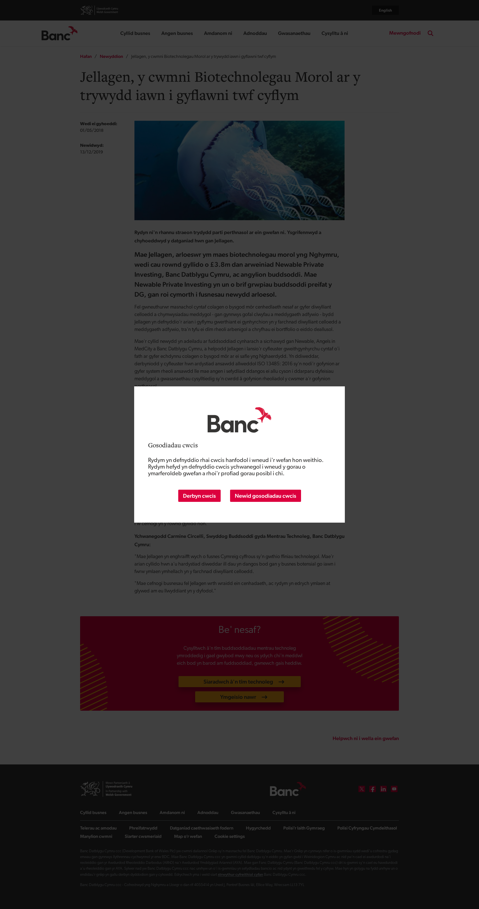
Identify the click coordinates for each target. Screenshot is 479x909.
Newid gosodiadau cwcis (265, 495)
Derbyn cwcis (199, 495)
